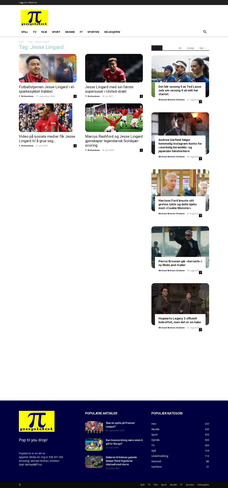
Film (44, 32)
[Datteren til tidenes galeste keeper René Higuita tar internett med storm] (94, 462)
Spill (24, 32)
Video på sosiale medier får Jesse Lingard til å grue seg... (47, 138)
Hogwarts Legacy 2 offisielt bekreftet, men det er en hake (180, 320)
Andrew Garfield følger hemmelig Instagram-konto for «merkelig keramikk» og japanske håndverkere (180, 145)
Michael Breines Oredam (172, 99)
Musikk (70, 32)
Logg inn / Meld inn (28, 2)
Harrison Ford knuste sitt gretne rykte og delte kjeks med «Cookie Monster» (178, 204)
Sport (56, 32)
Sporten (93, 32)
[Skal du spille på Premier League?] (94, 427)
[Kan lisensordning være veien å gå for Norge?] (94, 444)
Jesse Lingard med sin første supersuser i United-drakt (109, 89)
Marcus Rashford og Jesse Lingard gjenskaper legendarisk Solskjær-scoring (114, 140)
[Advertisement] (141, 18)
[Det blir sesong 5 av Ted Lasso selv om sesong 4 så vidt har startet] (180, 76)
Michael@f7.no (33, 464)
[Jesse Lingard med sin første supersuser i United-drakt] (114, 68)
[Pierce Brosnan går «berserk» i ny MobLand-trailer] (180, 247)
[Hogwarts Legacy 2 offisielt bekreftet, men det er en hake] (180, 304)
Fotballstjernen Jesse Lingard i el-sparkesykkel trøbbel (47, 89)
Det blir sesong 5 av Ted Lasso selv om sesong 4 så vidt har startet (180, 90)
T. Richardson (26, 96)
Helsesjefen (112, 32)
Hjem (21, 41)
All (180, 48)
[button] (205, 32)
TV (34, 32)
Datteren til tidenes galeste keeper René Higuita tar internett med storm (121, 461)
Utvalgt (190, 48)
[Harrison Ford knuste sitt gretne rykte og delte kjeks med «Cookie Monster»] (180, 190)
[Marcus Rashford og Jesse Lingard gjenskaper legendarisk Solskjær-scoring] (114, 117)
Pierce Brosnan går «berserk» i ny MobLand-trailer (180, 263)
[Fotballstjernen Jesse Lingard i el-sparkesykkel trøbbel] (48, 68)
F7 (81, 32)
